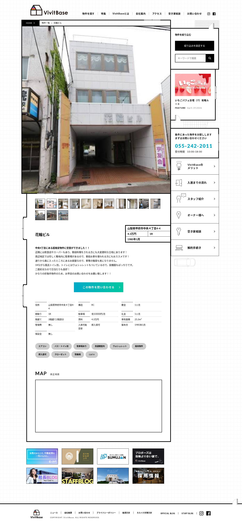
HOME (29, 23)
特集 (103, 13)
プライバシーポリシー (106, 513)
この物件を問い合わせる (99, 287)
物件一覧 (46, 23)
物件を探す (88, 13)
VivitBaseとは (121, 13)
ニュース (54, 513)
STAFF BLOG (187, 513)
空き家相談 (174, 13)
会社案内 (141, 13)
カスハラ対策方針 (144, 513)
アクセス (157, 13)
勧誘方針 (126, 513)
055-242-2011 (194, 146)
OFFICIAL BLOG (168, 513)
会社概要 (68, 513)
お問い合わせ (194, 13)
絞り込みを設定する (194, 45)
